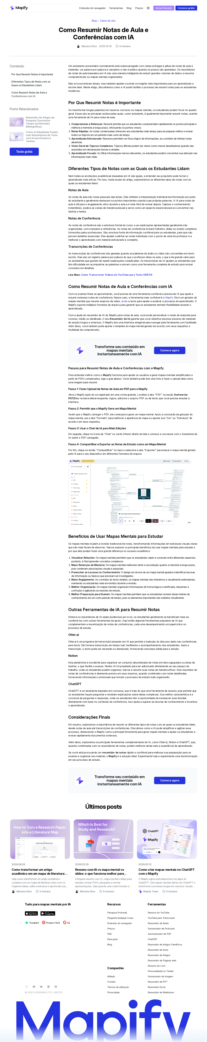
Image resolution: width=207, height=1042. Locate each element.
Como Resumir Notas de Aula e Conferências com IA (29, 94)
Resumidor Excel (156, 987)
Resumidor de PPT (157, 981)
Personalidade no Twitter (161, 971)
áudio (124, 301)
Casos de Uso (107, 20)
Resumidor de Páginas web (162, 960)
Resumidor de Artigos (159, 955)
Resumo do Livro (156, 965)
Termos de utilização (118, 987)
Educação (112, 939)
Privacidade (113, 992)
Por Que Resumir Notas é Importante (32, 74)
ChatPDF (152, 939)
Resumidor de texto (158, 949)
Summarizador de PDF (159, 933)
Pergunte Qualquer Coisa (120, 917)
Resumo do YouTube (158, 912)
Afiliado (111, 976)
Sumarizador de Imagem (160, 976)
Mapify (169, 297)
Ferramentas (116, 8)
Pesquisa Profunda (117, 912)
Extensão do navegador (92, 8)
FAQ (109, 933)
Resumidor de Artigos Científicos (165, 944)
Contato (111, 981)
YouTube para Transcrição (161, 917)
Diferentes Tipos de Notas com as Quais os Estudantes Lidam (30, 83)
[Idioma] (148, 8)
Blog (129, 8)
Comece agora (169, 350)
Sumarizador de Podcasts (161, 928)
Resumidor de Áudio (158, 923)
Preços (139, 8)
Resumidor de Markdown (161, 992)
